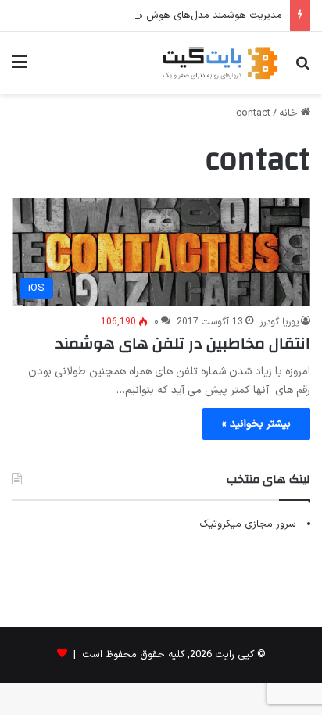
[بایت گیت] (220, 63)
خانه (290, 113)
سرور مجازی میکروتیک (247, 524)
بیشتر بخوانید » (256, 424)
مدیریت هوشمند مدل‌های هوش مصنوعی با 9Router (170, 15)
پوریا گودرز (279, 322)
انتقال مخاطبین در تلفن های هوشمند (182, 343)
